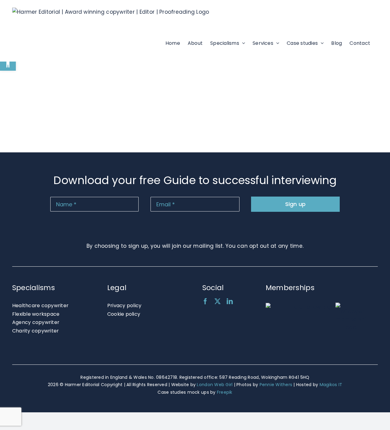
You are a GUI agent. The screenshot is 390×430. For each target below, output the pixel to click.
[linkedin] (230, 301)
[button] (8, 63)
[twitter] (217, 301)
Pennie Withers (276, 385)
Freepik (224, 392)
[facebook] (205, 301)
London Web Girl (214, 385)
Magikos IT (331, 385)
